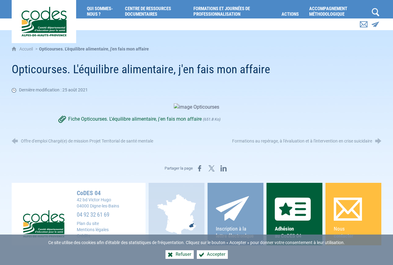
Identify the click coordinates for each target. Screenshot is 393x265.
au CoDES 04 (288, 232)
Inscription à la (235, 232)
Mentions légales (93, 229)
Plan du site (88, 223)
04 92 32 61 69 (93, 214)
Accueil (26, 49)
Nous (343, 232)
